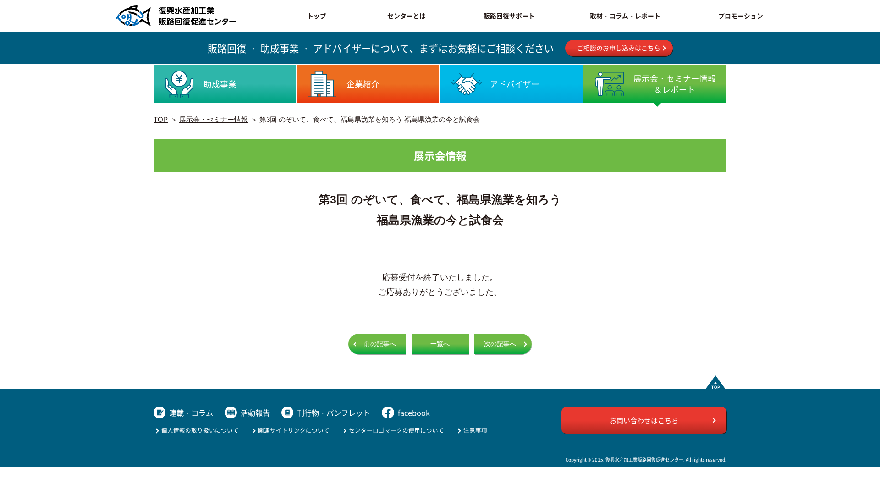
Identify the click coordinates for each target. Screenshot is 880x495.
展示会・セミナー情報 (213, 119)
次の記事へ (500, 344)
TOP (161, 119)
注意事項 (475, 430)
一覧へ (440, 344)
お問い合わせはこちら (644, 420)
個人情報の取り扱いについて (200, 430)
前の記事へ (380, 344)
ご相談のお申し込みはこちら (618, 47)
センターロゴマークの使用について (396, 430)
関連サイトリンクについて (294, 430)
